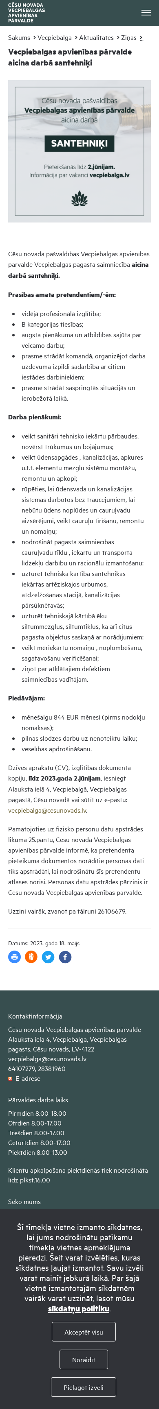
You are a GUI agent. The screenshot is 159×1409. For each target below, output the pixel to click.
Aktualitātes (96, 37)
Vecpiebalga (55, 37)
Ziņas (129, 37)
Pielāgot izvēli (84, 1387)
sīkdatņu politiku (78, 1308)
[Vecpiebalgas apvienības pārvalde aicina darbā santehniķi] (79, 228)
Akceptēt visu (83, 1331)
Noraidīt (83, 1359)
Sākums (19, 37)
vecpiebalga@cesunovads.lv (47, 809)
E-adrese (26, 1077)
